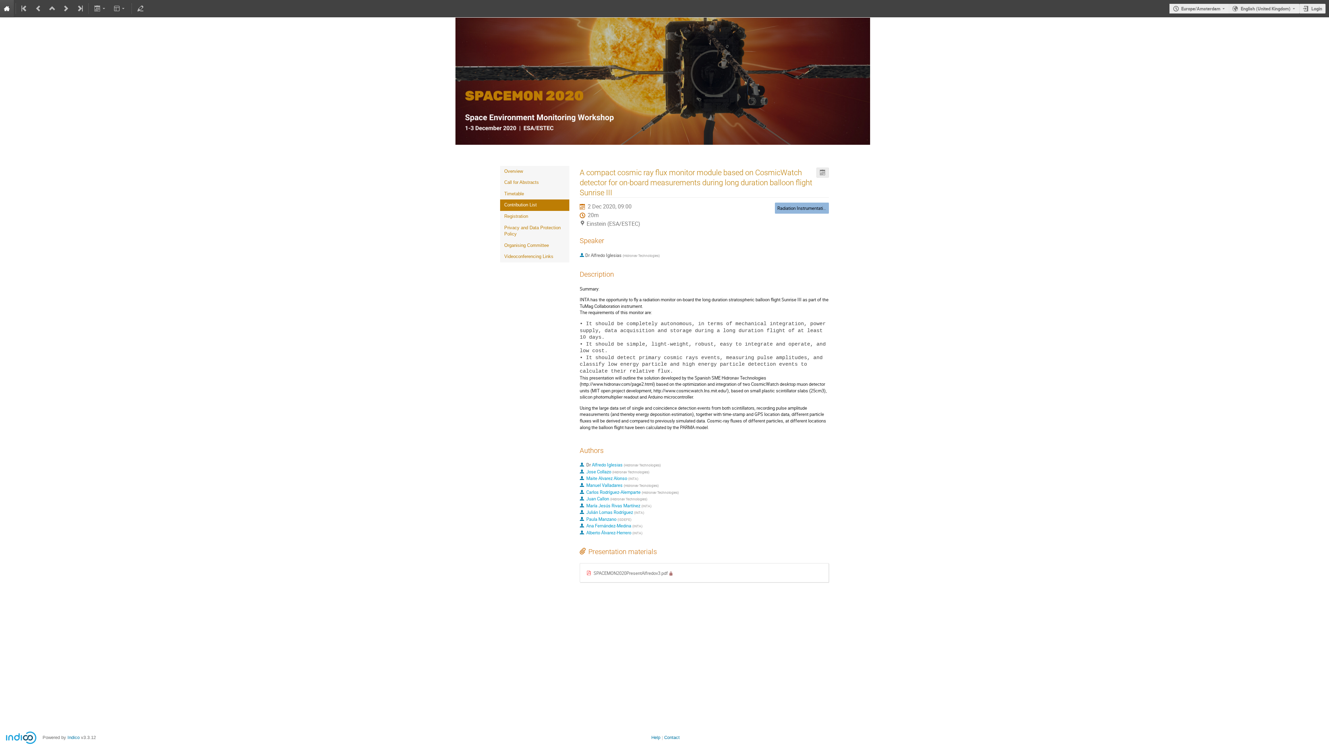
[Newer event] (66, 8)
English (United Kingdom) (1266, 9)
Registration (516, 216)
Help (655, 737)
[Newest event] (80, 8)
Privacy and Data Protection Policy (532, 231)
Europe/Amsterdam (1200, 9)
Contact (672, 737)
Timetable (514, 193)
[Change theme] (120, 8)
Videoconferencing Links (528, 256)
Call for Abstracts (521, 182)
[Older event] (38, 8)
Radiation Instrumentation (802, 208)
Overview (513, 171)
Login (1316, 9)
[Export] (100, 8)
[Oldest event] (24, 8)
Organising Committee (526, 245)
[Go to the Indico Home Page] (7, 8)
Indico (73, 737)
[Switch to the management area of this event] (140, 8)
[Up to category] (52, 8)
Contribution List (520, 204)
